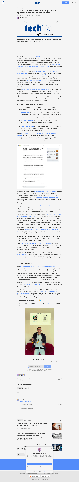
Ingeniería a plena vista (27, 120)
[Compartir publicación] (60, 2)
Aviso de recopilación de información (35, 467)
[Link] (15, 104)
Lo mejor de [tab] (20, 420)
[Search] (57, 2)
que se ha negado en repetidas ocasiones (38, 80)
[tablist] (23, 388)
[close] (51, 448)
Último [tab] (25, 420)
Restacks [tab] (26, 388)
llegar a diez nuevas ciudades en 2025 (32, 284)
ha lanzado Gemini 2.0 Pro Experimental (45, 191)
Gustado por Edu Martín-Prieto (26, 401)
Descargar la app (45, 476)
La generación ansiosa (27, 126)
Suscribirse (65, 2)
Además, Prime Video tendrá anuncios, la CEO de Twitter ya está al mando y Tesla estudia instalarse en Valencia (33, 437)
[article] (39, 426)
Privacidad (43, 473)
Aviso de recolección (55, 473)
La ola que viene (25, 112)
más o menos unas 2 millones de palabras (49, 197)
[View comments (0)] (29, 441)
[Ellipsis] (61, 400)
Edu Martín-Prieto (23, 17)
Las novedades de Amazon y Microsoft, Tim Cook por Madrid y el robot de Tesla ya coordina (32, 424)
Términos (48, 473)
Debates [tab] (29, 420)
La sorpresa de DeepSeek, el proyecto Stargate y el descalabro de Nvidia (31, 445)
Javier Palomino (23, 399)
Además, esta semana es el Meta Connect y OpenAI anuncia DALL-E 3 (32, 427)
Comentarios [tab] (20, 388)
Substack (33, 479)
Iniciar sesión (74, 2)
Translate (19, 8)
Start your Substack (35, 476)
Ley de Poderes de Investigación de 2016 (39, 75)
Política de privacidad (47, 467)
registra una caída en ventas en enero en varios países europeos (38, 266)
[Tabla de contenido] (1, 241)
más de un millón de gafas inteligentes (43, 206)
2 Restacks (31, 375)
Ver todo (20, 454)
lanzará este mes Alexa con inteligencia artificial (35, 89)
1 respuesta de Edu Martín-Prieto (27, 408)
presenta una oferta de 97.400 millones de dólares (37, 57)
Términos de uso (40, 466)
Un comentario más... (21, 414)
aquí (48, 303)
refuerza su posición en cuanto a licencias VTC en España (36, 243)
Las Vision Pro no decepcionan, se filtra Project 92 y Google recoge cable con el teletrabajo (31, 434)
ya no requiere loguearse (53, 141)
